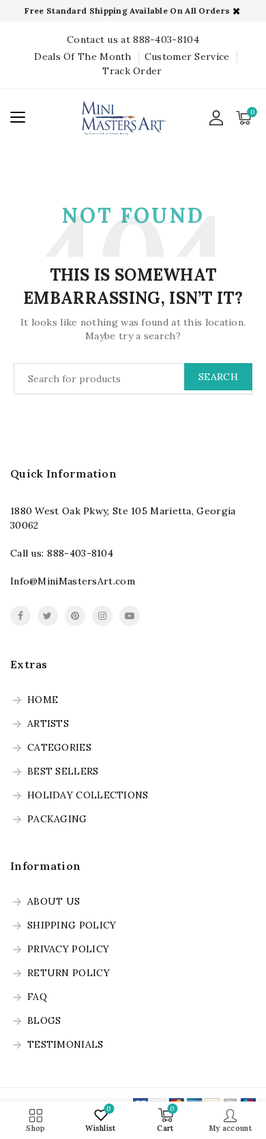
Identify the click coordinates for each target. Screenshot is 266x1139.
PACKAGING (57, 819)
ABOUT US (53, 901)
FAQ (37, 997)
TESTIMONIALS (65, 1045)
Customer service (187, 56)
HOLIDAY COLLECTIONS (88, 795)
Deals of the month (82, 56)
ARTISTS (48, 724)
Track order (132, 71)
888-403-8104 (80, 553)
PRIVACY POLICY (68, 949)
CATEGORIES (59, 748)
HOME (42, 700)
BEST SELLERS (63, 771)
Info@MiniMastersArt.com (72, 581)
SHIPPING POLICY (72, 925)
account (217, 118)
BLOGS (44, 1021)
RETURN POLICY (68, 973)
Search (218, 377)
